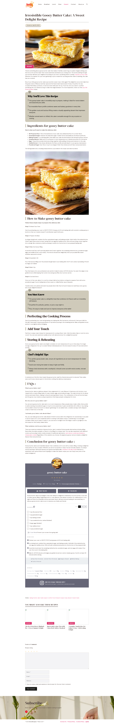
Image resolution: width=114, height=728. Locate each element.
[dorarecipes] (29, 4)
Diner (59, 4)
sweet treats (76, 598)
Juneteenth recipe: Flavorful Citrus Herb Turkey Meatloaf (56, 627)
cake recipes (44, 598)
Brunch (72, 623)
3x (85, 506)
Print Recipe (43, 491)
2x (82, 506)
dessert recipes (60, 598)
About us (81, 4)
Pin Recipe (73, 491)
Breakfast (47, 4)
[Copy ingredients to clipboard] (34, 507)
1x (79, 506)
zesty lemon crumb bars (72, 433)
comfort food (51, 598)
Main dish (50, 623)
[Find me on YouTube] (26, 712)
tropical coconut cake (81, 74)
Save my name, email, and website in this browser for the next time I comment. (49, 684)
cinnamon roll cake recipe (69, 449)
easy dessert (68, 598)
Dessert (66, 4)
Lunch (54, 4)
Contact (73, 4)
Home (40, 4)
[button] (87, 4)
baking (31, 598)
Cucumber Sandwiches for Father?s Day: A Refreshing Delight (77, 628)
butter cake (37, 598)
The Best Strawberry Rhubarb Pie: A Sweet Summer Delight (34, 627)
